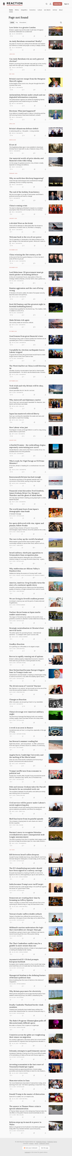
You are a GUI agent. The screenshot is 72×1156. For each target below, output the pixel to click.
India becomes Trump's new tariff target (26, 884)
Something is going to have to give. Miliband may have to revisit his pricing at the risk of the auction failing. (26, 933)
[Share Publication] (50, 4)
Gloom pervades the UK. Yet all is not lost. (22, 390)
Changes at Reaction (17, 699)
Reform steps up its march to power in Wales (25, 1123)
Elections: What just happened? (22, 111)
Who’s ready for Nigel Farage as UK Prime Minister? (26, 462)
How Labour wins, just (18, 427)
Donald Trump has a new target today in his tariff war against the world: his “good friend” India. (27, 887)
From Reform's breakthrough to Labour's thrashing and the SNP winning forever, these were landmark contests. (27, 114)
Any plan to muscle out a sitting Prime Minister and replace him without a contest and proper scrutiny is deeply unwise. (27, 44)
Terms (36, 1143)
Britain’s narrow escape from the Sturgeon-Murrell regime (27, 80)
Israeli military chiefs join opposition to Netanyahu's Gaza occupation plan (26, 554)
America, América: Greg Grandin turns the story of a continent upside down (27, 584)
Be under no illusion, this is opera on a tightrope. (24, 1025)
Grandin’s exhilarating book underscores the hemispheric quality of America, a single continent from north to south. (27, 588)
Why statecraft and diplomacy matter (25, 400)
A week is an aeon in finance (21, 728)
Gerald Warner (23, 636)
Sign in (66, 4)
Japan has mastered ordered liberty (24, 414)
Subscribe (57, 4)
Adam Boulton (20, 692)
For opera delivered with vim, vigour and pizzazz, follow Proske (26, 524)
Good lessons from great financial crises (26, 336)
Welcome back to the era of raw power (25, 237)
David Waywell (21, 648)
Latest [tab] (12, 22)
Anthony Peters (21, 662)
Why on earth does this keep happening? (26, 178)
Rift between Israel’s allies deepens (24, 855)
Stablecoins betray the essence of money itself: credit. (25, 573)
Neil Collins (19, 825)
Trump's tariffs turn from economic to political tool (25, 772)
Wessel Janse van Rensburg (24, 575)
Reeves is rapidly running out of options (26, 656)
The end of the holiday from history (24, 192)
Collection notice (44, 1143)
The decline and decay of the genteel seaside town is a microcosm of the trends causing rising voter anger (25, 480)
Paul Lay (21, 406)
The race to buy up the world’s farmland (26, 539)
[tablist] (18, 22)
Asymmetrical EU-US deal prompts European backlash (23, 960)
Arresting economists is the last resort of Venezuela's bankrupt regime (26, 1065)
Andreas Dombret (40, 575)
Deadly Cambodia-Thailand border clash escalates (26, 1006)
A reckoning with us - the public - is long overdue (24, 131)
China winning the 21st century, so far (25, 255)
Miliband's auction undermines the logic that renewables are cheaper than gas (26, 928)
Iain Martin (19, 33)
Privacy (31, 1143)
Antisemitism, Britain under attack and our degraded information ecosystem (27, 96)
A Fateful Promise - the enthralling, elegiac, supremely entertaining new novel (27, 446)
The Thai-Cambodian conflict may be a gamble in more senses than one (25, 944)
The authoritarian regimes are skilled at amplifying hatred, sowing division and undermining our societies (27, 100)
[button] (11, 10)
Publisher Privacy (41, 1142)
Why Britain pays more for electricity (25, 991)
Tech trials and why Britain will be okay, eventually (26, 387)
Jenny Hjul (22, 811)
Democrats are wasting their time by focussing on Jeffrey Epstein (24, 899)
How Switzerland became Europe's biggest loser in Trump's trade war (27, 671)
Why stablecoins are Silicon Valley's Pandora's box (24, 570)
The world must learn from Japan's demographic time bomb (24, 510)
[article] (36, 32)
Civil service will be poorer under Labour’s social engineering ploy (27, 804)
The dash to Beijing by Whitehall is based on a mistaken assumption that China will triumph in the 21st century (26, 209)
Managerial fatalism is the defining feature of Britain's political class (27, 976)
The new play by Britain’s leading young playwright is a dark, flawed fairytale (27, 498)
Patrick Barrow (20, 604)
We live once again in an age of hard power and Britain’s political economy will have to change (26, 195)
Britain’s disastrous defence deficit (23, 128)
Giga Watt (19, 936)
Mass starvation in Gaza (19, 1080)
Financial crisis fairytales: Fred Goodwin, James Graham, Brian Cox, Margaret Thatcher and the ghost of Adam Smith (26, 493)
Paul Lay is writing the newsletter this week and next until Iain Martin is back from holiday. (26, 417)
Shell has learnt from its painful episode (26, 819)
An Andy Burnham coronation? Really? (25, 41)
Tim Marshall (22, 843)
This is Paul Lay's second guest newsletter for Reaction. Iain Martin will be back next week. (27, 403)
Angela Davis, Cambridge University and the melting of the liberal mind (26, 756)
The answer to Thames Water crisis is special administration (25, 1107)
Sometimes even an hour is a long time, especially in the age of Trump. (27, 731)
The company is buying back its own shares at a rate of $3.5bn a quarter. (25, 822)
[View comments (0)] (23, 36)
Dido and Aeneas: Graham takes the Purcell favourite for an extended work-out (27, 788)
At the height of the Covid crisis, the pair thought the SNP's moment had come (27, 84)
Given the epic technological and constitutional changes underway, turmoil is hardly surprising (26, 181)
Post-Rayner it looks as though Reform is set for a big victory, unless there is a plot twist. (27, 430)
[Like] (10, 534)
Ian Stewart (20, 747)
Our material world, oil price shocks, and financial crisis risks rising (26, 159)
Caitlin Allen (20, 515)
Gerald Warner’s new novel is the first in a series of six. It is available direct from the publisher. (27, 450)
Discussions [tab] (22, 22)
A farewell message (15, 514)
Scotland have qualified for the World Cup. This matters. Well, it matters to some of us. (27, 310)
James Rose (20, 545)
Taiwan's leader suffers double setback (25, 914)
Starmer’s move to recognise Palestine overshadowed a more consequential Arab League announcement (27, 834)
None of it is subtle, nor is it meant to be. (21, 1096)
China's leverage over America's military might (26, 713)
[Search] (46, 4)
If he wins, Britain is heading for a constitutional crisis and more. (26, 466)
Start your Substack (31, 1148)
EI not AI (12, 145)
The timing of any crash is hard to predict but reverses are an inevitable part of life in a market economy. (27, 339)
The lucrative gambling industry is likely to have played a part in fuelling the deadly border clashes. (27, 949)
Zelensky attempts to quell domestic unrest (27, 1051)
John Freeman (20, 591)
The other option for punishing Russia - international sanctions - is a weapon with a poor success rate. (25, 633)
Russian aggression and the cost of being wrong (26, 289)
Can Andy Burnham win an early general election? (26, 60)
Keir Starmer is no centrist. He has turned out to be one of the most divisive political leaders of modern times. (27, 689)
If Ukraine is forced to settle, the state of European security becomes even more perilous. (27, 293)
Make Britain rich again (19, 320)
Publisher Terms (52, 1142)
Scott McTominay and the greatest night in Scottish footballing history (27, 305)
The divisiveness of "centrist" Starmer (25, 686)
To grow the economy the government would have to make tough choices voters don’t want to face (27, 355)
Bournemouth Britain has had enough (25, 477)
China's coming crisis (18, 206)
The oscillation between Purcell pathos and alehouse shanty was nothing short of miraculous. (27, 792)
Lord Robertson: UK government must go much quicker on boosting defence (26, 273)
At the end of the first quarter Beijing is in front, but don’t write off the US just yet (26, 258)
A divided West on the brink (21, 223)
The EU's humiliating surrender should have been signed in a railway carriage (25, 869)
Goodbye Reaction (16, 644)
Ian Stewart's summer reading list (23, 741)
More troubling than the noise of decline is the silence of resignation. (26, 981)
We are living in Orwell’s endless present (26, 599)
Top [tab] (17, 22)
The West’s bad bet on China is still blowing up (27, 367)
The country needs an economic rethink (21, 322)
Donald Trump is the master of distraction (27, 1094)
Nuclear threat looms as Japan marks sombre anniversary (24, 613)
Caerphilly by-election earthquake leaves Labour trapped (27, 351)
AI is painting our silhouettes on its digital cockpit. (24, 646)
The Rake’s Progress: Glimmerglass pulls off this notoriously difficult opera (27, 1022)
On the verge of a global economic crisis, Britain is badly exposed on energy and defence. (26, 164)
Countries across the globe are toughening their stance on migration (27, 1036)
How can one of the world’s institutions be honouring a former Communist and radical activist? (26, 760)
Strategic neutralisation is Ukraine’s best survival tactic (26, 629)
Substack (27, 1152)
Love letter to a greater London (22, 27)
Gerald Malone (21, 531)
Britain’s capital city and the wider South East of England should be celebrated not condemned (26, 30)
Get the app (44, 1148)
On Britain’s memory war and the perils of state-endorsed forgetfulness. (26, 602)
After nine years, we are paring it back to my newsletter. (26, 702)
